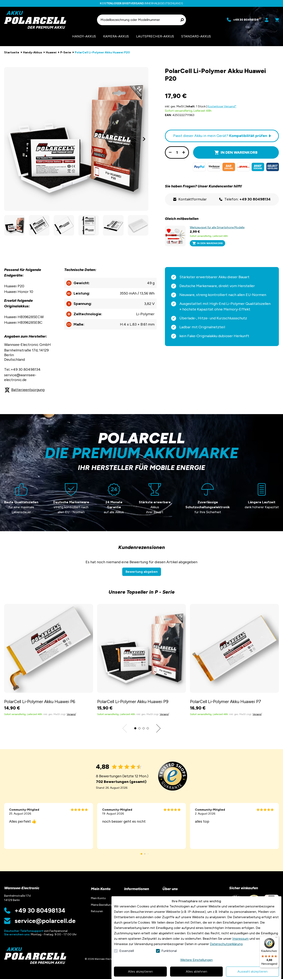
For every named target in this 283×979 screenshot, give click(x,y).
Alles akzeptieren (140, 971)
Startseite (11, 52)
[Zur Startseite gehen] (48, 20)
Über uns (170, 889)
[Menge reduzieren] (170, 152)
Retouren (97, 911)
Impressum (240, 939)
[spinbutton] (177, 152)
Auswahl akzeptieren (252, 971)
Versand (71, 714)
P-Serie (65, 52)
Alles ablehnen (196, 971)
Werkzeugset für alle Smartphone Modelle (217, 227)
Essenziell (126, 951)
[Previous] (8, 139)
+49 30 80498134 (40, 910)
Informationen (136, 889)
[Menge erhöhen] (183, 152)
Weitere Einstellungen (196, 960)
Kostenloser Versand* (222, 106)
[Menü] (276, 938)
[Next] (144, 139)
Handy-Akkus (32, 52)
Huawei (51, 52)
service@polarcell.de (45, 921)
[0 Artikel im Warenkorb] (277, 20)
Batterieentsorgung (28, 389)
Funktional (169, 951)
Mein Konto (101, 889)
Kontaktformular (192, 199)
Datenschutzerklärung (226, 944)
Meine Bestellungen (103, 905)
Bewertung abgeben (142, 572)
